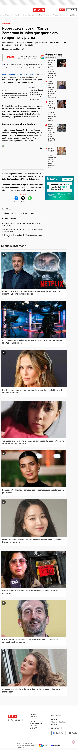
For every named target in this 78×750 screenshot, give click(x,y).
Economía (31, 15)
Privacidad (54, 720)
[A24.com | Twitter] (12, 720)
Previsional (63, 15)
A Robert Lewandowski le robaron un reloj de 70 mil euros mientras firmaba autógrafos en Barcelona (15, 95)
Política (23, 15)
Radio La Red (71, 10)
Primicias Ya (47, 15)
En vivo (62, 10)
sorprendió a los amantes (19, 74)
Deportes (71, 15)
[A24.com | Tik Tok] (22, 720)
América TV (33, 728)
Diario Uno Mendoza (36, 723)
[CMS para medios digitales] (54, 745)
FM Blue (32, 721)
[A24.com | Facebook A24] (9, 720)
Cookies (54, 724)
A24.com (33, 714)
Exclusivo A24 (15, 15)
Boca (32, 213)
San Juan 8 (33, 726)
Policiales (55, 15)
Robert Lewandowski (13, 20)
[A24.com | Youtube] (19, 720)
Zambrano (22, 20)
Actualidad (39, 15)
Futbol (4, 20)
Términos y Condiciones (59, 722)
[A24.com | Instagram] (16, 720)
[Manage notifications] (73, 742)
